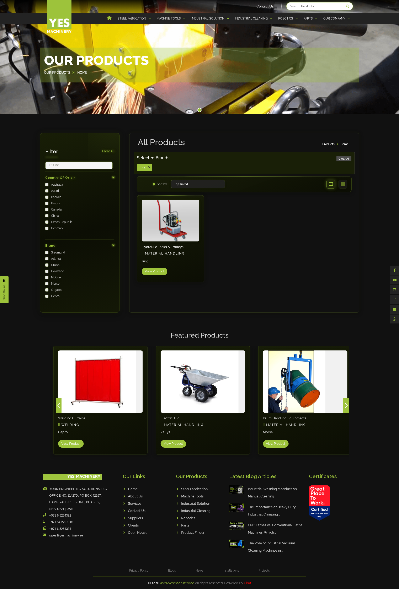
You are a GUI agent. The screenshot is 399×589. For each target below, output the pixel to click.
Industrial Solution (195, 504)
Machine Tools (192, 496)
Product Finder (192, 533)
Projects (264, 570)
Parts (185, 525)
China (55, 215)
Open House (137, 533)
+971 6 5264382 (60, 515)
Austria (55, 190)
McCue (56, 277)
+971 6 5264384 (60, 528)
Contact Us (264, 6)
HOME (82, 73)
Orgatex (56, 289)
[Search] (347, 6)
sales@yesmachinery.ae (66, 535)
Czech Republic (62, 222)
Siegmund (58, 252)
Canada (56, 209)
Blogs (172, 570)
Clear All (108, 151)
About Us (135, 496)
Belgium (56, 203)
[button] (199, 110)
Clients (133, 525)
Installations (231, 570)
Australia (57, 184)
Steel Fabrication (194, 489)
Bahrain (56, 197)
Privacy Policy (138, 570)
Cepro (55, 296)
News (199, 570)
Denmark (57, 228)
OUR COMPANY (334, 18)
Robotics (188, 518)
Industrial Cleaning (196, 511)
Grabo (55, 265)
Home (344, 144)
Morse (55, 283)
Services (134, 504)
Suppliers (135, 518)
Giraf (247, 583)
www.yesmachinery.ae (177, 583)
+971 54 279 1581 (61, 522)
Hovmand (57, 271)
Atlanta (56, 258)
